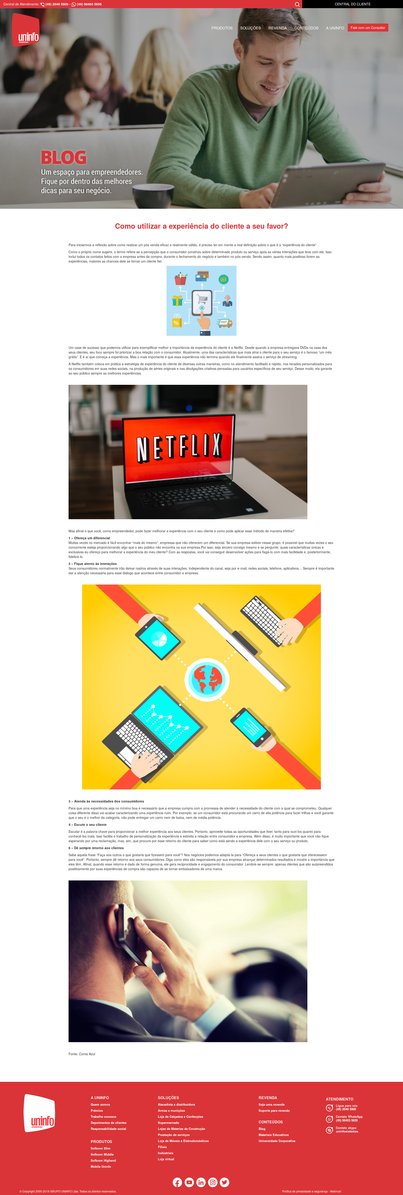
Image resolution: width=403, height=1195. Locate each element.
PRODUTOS (222, 28)
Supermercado (168, 1122)
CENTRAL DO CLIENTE (353, 4)
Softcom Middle (102, 1154)
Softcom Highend (103, 1160)
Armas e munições (171, 1110)
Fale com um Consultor (368, 27)
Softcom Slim (101, 1148)
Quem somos (100, 1104)
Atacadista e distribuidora (176, 1104)
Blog (262, 1128)
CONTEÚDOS (306, 28)
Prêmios (97, 1110)
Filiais (162, 1147)
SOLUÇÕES (250, 28)
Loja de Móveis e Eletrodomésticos (183, 1141)
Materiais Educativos (274, 1134)
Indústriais (165, 1153)
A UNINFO (335, 28)
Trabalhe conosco (103, 1116)
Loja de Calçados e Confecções (180, 1116)
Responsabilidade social (108, 1128)
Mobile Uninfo (101, 1166)
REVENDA (277, 28)
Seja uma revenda (272, 1104)
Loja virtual (166, 1159)
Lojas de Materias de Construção (181, 1128)
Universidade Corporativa (277, 1141)
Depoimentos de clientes (108, 1122)
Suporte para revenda (274, 1110)
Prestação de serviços (174, 1134)
